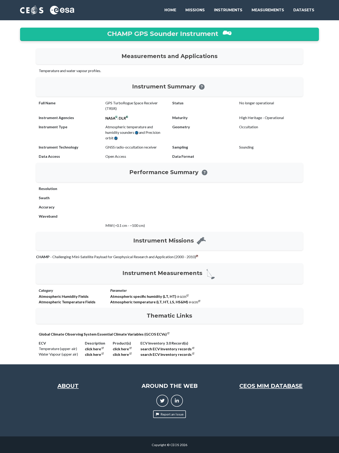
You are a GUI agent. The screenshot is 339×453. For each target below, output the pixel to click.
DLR (122, 118)
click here (93, 349)
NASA (110, 118)
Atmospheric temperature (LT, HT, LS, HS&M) (149, 302)
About (68, 386)
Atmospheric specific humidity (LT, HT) (143, 296)
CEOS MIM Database (271, 386)
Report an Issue (172, 414)
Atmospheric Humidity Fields (64, 296)
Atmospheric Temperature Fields (67, 302)
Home (170, 10)
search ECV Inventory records (166, 349)
